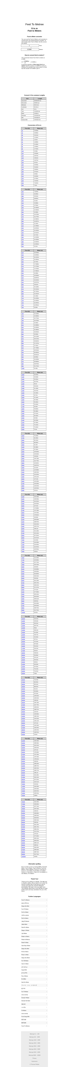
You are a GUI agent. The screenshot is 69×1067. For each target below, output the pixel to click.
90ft (23, 345)
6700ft (23, 777)
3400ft (23, 698)
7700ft (23, 804)
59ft (23, 270)
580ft (23, 512)
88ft (23, 341)
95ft (23, 357)
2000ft (23, 662)
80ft (23, 322)
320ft (23, 449)
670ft (23, 533)
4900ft (23, 732)
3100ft (23, 691)
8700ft (23, 826)
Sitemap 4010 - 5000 (34, 1049)
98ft (23, 363)
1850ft (23, 655)
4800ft (23, 730)
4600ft (23, 725)
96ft (23, 359)
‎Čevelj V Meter (25, 997)
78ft (23, 318)
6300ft (23, 768)
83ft (23, 329)
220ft (23, 422)
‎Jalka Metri (24, 924)
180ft (23, 408)
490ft (23, 488)
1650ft (23, 646)
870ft (23, 582)
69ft (23, 293)
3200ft (23, 693)
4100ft (23, 714)
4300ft (23, 718)
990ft (23, 610)
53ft (23, 257)
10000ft (24, 856)
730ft (23, 546)
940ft (23, 598)
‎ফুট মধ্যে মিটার (24, 973)
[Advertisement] (12, 25)
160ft (23, 399)
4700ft (23, 727)
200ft (23, 418)
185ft (23, 411)
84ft (23, 332)
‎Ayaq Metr (24, 970)
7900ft (23, 808)
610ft (23, 519)
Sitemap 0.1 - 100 (34, 1034)
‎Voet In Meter (25, 963)
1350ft (23, 632)
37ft (23, 216)
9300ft (23, 840)
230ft (23, 424)
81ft (23, 325)
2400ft (23, 671)
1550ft (23, 641)
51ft (23, 252)
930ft (23, 596)
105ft (23, 374)
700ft (23, 540)
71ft (23, 298)
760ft (23, 557)
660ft (23, 531)
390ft (23, 465)
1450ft (23, 637)
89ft (23, 343)
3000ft (23, 689)
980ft (23, 607)
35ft (23, 212)
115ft (23, 379)
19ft (23, 171)
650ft (23, 528)
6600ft (23, 775)
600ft (23, 517)
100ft (23, 368)
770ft (23, 560)
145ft (23, 393)
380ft (23, 463)
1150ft (23, 623)
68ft (23, 291)
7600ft (23, 801)
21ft (23, 176)
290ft (23, 442)
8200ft (23, 815)
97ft (23, 361)
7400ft (23, 793)
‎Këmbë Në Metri (25, 1000)
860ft (23, 580)
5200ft (23, 743)
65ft (23, 284)
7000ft (23, 784)
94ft (23, 354)
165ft (23, 402)
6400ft (23, 770)
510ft (23, 496)
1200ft (23, 625)
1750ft (23, 650)
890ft (23, 587)
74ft (23, 305)
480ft (23, 485)
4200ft (23, 716)
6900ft (23, 781)
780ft (23, 562)
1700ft (23, 648)
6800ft (23, 779)
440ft (23, 476)
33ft (23, 207)
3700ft (23, 704)
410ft (23, 469)
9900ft (23, 854)
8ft (22, 146)
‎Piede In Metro (25, 936)
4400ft (23, 720)
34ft (23, 209)
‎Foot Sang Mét (25, 1016)
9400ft (23, 842)
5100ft (23, 740)
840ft (23, 576)
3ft (22, 135)
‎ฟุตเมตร (23, 1004)
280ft (23, 440)
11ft (22, 153)
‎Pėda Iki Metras (25, 939)
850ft (23, 578)
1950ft (23, 659)
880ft (23, 585)
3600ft (23, 702)
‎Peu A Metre (24, 976)
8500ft (23, 822)
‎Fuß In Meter (24, 912)
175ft (23, 406)
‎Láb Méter (24, 933)
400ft (23, 467)
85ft (23, 334)
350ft (23, 456)
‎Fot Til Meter (24, 991)
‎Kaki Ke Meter (25, 982)
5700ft (23, 754)
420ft (23, 472)
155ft (23, 397)
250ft (23, 429)
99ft (23, 366)
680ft (23, 535)
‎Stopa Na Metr (25, 906)
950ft (23, 601)
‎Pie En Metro (24, 918)
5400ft (23, 747)
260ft (23, 435)
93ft (23, 352)
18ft (23, 169)
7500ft (23, 795)
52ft (23, 255)
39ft (23, 221)
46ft (23, 237)
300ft (23, 444)
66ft (23, 286)
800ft (23, 566)
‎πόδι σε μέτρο (25, 915)
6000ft (23, 761)
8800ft (23, 829)
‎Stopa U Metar (25, 930)
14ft (23, 160)
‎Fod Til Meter (25, 909)
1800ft (23, 653)
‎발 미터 (23, 988)
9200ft (23, 838)
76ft (23, 313)
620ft (23, 521)
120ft (23, 381)
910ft (23, 592)
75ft (23, 307)
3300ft (23, 695)
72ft (23, 300)
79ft (23, 320)
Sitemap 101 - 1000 (34, 1037)
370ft (23, 460)
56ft (23, 264)
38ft (23, 219)
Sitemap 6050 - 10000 (34, 1055)
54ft (23, 259)
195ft (23, 415)
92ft (23, 350)
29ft (23, 198)
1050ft (23, 618)
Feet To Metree (34, 24)
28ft (23, 196)
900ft (23, 589)
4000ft (23, 711)
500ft (23, 490)
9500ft (23, 845)
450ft (23, 479)
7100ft (23, 786)
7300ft (23, 791)
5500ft (23, 750)
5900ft (23, 759)
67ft (23, 289)
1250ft (23, 627)
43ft (23, 230)
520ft (23, 499)
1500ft (23, 639)
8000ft (23, 811)
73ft (23, 302)
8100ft (23, 813)
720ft (23, 544)
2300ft (23, 669)
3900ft (23, 709)
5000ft (23, 734)
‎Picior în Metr (25, 954)
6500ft (23, 772)
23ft (23, 180)
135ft (23, 388)
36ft (23, 214)
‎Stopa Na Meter (25, 957)
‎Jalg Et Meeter (25, 921)
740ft (23, 549)
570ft (23, 510)
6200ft (23, 765)
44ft (23, 232)
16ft (23, 164)
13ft (23, 158)
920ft (23, 594)
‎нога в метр (24, 994)
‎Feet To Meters (25, 900)
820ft (23, 571)
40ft (23, 223)
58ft (23, 268)
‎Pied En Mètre (25, 927)
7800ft (23, 806)
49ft (23, 244)
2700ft (23, 682)
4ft (22, 137)
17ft (23, 167)
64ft (23, 282)
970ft (23, 605)
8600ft (23, 824)
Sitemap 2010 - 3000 (34, 1043)
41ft (23, 225)
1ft (22, 130)
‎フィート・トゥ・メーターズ (29, 985)
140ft (23, 390)
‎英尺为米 (23, 1019)
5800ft (23, 756)
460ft (23, 481)
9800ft (23, 852)
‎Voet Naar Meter (25, 945)
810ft (23, 569)
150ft (23, 395)
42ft (23, 228)
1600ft (23, 643)
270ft (23, 438)
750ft (23, 551)
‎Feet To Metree (25, 1026)
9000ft (23, 833)
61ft (23, 275)
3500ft (23, 700)
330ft (23, 451)
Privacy (34, 1058)
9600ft (23, 847)
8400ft (23, 820)
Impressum (35, 1061)
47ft (23, 239)
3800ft (23, 707)
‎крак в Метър (25, 903)
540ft (23, 503)
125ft (23, 383)
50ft (23, 246)
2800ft (23, 684)
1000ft (23, 612)
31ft (23, 203)
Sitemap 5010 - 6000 (34, 1052)
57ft (23, 266)
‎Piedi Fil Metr (24, 942)
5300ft (23, 745)
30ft (23, 200)
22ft (23, 178)
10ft (23, 151)
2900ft (23, 686)
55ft (23, 261)
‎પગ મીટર (23, 1007)
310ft (23, 447)
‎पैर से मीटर (23, 979)
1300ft (23, 630)
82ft (23, 327)
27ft (23, 194)
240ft (23, 427)
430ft (23, 474)
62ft (23, 277)
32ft (23, 205)
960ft (23, 603)
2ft (22, 133)
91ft (23, 347)
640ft (23, 526)
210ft (23, 420)
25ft (23, 185)
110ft (23, 377)
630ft (23, 524)
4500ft (23, 723)
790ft (23, 564)
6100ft (23, 763)
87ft (23, 338)
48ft (23, 241)
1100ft (23, 621)
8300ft (23, 817)
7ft (22, 144)
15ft (23, 162)
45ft (23, 235)
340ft (23, 454)
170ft (23, 404)
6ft (22, 142)
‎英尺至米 (23, 1022)
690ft (23, 537)
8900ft (23, 831)
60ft (23, 273)
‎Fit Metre (23, 1010)
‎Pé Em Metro (24, 951)
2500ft (23, 673)
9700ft (23, 849)
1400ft (23, 634)
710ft (23, 542)
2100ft (23, 664)
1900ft (23, 657)
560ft (23, 508)
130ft (23, 386)
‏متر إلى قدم (24, 966)
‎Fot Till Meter (24, 960)
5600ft (23, 752)
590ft (23, 515)
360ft (23, 458)
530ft (23, 501)
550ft (23, 505)
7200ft (23, 788)
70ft (23, 296)
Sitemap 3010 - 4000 (34, 1046)
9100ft (23, 836)
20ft (23, 174)
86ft (23, 336)
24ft (23, 183)
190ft (23, 413)
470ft (23, 483)
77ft (23, 316)
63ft (23, 280)
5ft (22, 139)
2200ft (23, 666)
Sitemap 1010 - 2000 (34, 1040)
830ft (23, 573)
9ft (22, 148)
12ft (23, 155)
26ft (23, 191)
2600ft (23, 679)
